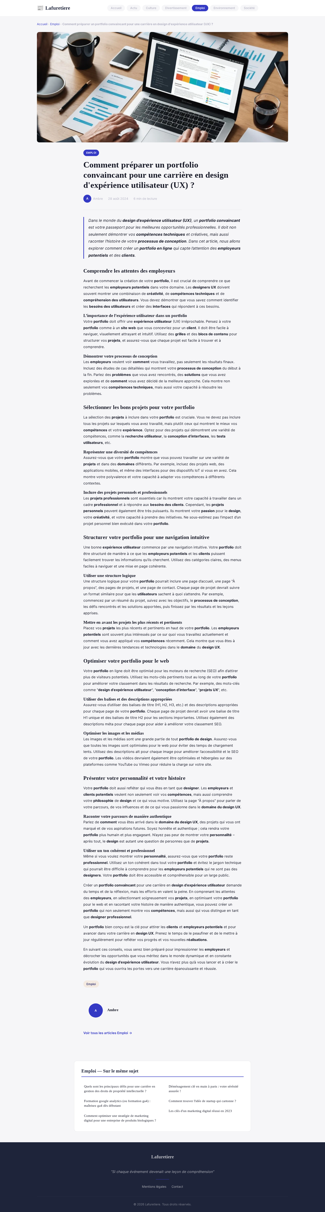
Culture (151, 8)
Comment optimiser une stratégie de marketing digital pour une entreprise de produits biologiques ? (120, 1118)
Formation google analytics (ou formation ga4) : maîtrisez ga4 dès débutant (117, 1103)
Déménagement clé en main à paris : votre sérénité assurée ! (203, 1088)
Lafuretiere (53, 8)
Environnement (224, 8)
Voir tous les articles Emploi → (107, 1033)
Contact (177, 1186)
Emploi (200, 8)
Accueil (116, 8)
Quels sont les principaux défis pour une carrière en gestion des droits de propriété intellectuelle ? (119, 1088)
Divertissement (176, 8)
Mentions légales (154, 1186)
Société (249, 8)
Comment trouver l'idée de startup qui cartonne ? (202, 1101)
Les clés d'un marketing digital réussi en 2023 (200, 1111)
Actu (133, 8)
